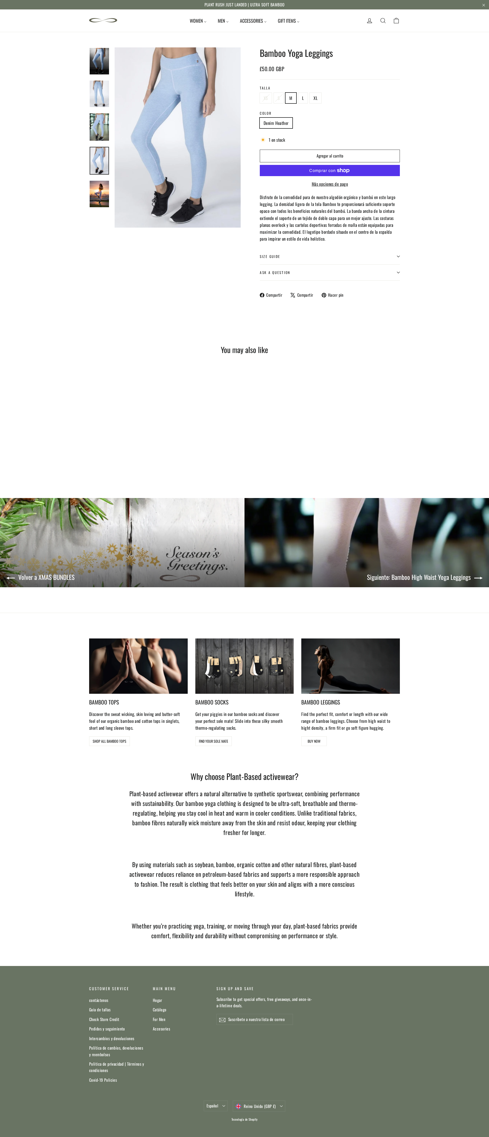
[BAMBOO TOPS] (138, 666)
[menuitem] (198, 20)
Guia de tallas (100, 1010)
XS (266, 98)
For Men (159, 1019)
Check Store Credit (104, 1019)
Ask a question (275, 272)
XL (316, 98)
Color (266, 113)
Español (212, 1106)
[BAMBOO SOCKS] (244, 666)
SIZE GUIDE (270, 256)
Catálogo (159, 1010)
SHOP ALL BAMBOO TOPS (109, 741)
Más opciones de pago (330, 184)
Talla (265, 88)
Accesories (161, 1029)
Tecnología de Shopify (244, 1119)
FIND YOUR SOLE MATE (213, 741)
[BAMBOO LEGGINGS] (350, 666)
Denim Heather (276, 123)
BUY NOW (314, 741)
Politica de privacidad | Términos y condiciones (116, 1067)
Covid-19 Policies (103, 1080)
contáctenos (98, 1000)
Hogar (157, 1000)
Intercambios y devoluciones (111, 1038)
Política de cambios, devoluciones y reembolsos (116, 1051)
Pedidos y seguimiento (107, 1029)
